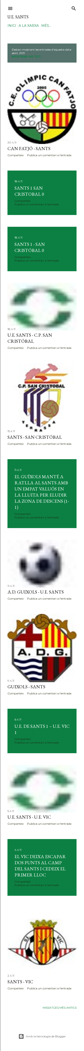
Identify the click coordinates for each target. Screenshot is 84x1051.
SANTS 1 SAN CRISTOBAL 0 (29, 191)
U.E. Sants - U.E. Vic (29, 817)
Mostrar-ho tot (26, 56)
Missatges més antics (60, 1007)
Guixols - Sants (26, 687)
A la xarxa (29, 26)
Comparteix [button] (15, 155)
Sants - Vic (20, 982)
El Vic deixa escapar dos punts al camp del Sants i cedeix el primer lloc (40, 865)
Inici (11, 26)
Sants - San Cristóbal (34, 437)
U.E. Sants (17, 17)
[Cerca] (74, 7)
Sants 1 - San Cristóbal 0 (29, 247)
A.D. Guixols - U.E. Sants (35, 592)
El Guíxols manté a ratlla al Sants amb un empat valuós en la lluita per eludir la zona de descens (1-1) (41, 492)
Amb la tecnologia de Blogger (46, 1036)
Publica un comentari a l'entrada (49, 155)
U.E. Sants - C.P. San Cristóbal (29, 338)
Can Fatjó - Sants (28, 148)
